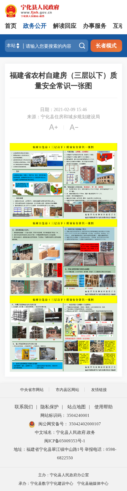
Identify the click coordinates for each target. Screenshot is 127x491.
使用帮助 (103, 406)
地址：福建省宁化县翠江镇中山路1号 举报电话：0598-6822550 (65, 453)
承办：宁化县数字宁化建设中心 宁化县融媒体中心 (63, 483)
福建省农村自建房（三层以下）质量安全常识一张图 (63, 80)
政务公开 (35, 26)
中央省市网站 (32, 389)
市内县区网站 (67, 389)
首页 (11, 26)
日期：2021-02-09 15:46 (63, 109)
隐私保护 (49, 406)
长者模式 (106, 45)
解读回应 (65, 26)
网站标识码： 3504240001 (65, 415)
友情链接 (99, 389)
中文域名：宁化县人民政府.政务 (65, 432)
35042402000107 (84, 423)
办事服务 (94, 26)
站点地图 (76, 406)
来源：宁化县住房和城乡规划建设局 (63, 116)
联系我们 (24, 406)
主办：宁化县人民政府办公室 (63, 475)
